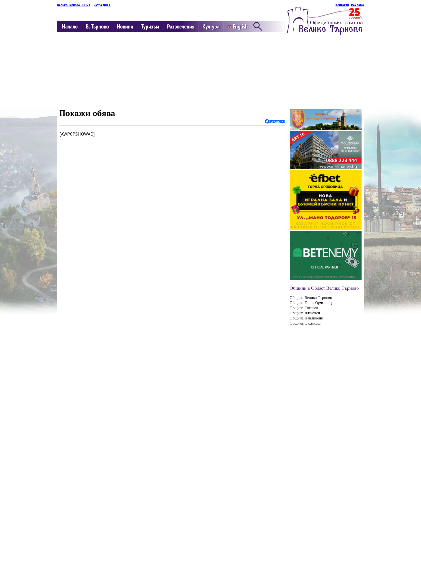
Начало (70, 26)
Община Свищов (304, 308)
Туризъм (150, 26)
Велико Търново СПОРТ (73, 4)
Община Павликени (306, 318)
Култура (211, 26)
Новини (125, 26)
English (239, 26)
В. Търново (97, 26)
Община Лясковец (305, 313)
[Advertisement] (210, 70)
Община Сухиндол (305, 323)
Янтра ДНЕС (102, 4)
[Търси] (258, 26)
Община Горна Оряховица (312, 303)
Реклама (357, 4)
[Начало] (325, 33)
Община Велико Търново (311, 298)
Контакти (342, 4)
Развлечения (180, 26)
